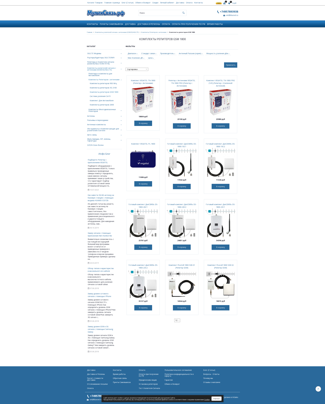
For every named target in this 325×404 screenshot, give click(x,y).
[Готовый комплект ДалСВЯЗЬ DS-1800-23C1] (220, 223)
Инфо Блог (104, 154)
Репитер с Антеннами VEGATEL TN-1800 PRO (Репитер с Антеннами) (181, 83)
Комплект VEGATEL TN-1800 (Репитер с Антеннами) (143, 81)
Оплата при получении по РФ (188, 24)
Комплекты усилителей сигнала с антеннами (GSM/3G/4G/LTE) (117, 32)
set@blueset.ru (231, 15)
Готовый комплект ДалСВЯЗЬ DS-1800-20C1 (143, 205)
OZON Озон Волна (95, 145)
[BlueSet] (106, 12)
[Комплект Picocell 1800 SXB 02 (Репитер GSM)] (220, 283)
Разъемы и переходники (97, 120)
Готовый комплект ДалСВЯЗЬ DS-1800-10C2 (220, 145)
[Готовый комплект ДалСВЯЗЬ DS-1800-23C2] (143, 283)
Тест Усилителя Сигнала (149, 388)
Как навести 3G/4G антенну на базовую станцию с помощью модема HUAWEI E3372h (101, 198)
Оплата (189, 2)
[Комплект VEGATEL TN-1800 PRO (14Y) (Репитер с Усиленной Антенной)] (220, 102)
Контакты (198, 2)
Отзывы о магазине (211, 382)
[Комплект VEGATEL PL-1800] (143, 160)
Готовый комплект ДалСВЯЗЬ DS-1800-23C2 (143, 266)
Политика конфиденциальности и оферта (179, 375)
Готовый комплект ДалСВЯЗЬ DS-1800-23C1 (220, 205)
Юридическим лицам (148, 380)
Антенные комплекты (96, 124)
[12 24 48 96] (177, 320)
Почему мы (208, 378)
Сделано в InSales (230, 397)
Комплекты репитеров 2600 (102, 104)
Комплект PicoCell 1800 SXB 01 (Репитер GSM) (182, 266)
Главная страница (112, 2)
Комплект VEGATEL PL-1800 (143, 144)
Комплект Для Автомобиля (101, 100)
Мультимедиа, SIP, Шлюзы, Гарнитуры (99, 140)
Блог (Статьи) (128, 2)
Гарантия (169, 380)
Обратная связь (120, 378)
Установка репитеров (148, 384)
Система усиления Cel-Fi (100, 96)
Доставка (180, 2)
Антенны (91, 116)
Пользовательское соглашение (178, 370)
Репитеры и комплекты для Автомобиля (100, 74)
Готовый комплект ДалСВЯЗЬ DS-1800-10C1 (182, 145)
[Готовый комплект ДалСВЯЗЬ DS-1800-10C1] (182, 162)
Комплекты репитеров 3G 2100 (103, 87)
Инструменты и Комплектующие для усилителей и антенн (103, 129)
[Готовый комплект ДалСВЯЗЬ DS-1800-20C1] (143, 223)
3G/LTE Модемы (94, 53)
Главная (89, 32)
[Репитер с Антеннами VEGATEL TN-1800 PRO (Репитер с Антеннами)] (182, 102)
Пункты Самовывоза (111, 24)
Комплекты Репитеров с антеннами (153, 32)
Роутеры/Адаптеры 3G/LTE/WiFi (101, 57)
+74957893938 (229, 11)
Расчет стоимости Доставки (95, 379)
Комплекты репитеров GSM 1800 (104, 92)
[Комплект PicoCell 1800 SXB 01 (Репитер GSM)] (182, 283)
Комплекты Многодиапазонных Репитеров (102, 110)
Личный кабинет (167, 2)
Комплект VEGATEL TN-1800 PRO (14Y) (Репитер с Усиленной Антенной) (220, 83)
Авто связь (92, 135)
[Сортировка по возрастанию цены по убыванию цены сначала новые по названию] (137, 69)
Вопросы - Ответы (211, 374)
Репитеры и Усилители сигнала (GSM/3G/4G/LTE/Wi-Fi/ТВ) (100, 63)
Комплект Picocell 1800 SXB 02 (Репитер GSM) (220, 266)
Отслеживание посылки (97, 384)
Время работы (215, 24)
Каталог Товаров (94, 2)
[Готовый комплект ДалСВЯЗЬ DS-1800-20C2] (182, 223)
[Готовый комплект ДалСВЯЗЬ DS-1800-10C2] (220, 162)
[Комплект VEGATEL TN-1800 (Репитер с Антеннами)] (143, 99)
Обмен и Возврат (143, 2)
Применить (230, 65)
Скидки (155, 2)
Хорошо (216, 398)
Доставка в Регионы (148, 24)
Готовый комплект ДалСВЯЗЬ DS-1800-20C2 (182, 205)
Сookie (207, 399)
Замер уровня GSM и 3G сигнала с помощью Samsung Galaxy (100, 329)
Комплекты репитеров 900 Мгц (103, 83)
